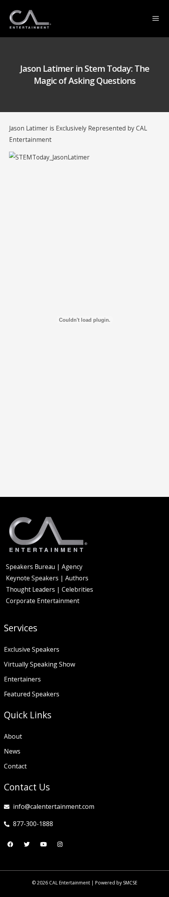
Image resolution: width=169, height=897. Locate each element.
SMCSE (130, 882)
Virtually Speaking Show (39, 664)
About (13, 736)
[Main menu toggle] (155, 18)
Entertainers (22, 679)
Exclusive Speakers (31, 649)
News (12, 751)
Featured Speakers (31, 694)
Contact (15, 766)
